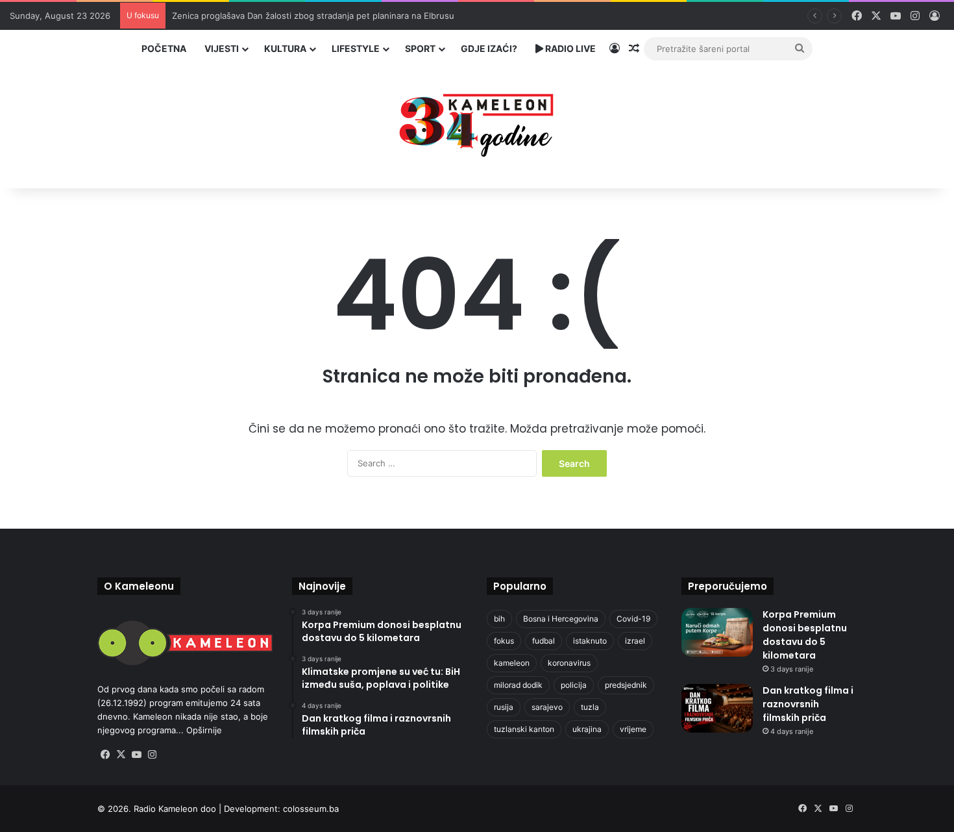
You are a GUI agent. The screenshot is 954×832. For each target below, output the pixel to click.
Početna (163, 48)
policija (574, 685)
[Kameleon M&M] (477, 122)
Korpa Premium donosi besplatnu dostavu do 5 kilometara (805, 635)
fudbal (543, 641)
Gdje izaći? (489, 48)
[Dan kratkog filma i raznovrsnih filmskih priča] (717, 708)
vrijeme (633, 729)
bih (499, 619)
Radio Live (569, 48)
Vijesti (221, 48)
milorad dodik (518, 685)
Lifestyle (356, 48)
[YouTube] (136, 755)
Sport (420, 48)
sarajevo (547, 707)
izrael (635, 641)
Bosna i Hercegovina (560, 619)
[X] (120, 755)
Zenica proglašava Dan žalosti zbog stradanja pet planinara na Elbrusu (313, 15)
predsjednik (626, 685)
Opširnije (204, 730)
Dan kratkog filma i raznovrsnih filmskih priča (808, 704)
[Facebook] (105, 755)
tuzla (590, 707)
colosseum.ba (311, 808)
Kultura (285, 48)
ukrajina (587, 729)
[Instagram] (152, 755)
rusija (503, 707)
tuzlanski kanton (524, 729)
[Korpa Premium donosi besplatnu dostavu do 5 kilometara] (717, 632)
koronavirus (569, 663)
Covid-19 (633, 619)
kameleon (512, 663)
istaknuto (590, 641)
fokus (504, 641)
